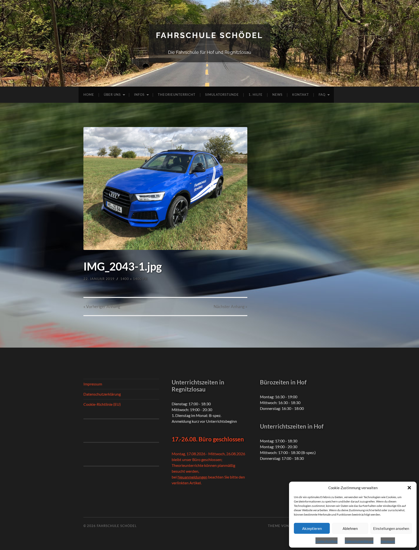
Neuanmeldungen (192, 477)
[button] (409, 487)
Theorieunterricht (176, 94)
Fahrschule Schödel (209, 35)
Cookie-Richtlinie (326, 541)
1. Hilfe (256, 94)
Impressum (388, 541)
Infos (139, 94)
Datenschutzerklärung (359, 541)
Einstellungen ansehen (391, 528)
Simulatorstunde (222, 94)
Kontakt (300, 94)
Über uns (112, 94)
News (277, 94)
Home (88, 94)
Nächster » (230, 306)
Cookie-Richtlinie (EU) (102, 404)
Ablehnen (350, 528)
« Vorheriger (101, 306)
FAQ (322, 94)
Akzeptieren (312, 528)
